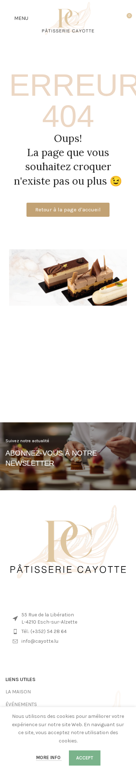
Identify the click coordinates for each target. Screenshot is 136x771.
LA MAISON (18, 692)
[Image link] (68, 541)
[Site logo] (68, 18)
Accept (84, 758)
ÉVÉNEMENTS (21, 704)
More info (49, 757)
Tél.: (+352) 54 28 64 (44, 631)
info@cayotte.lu (39, 641)
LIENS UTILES (20, 679)
